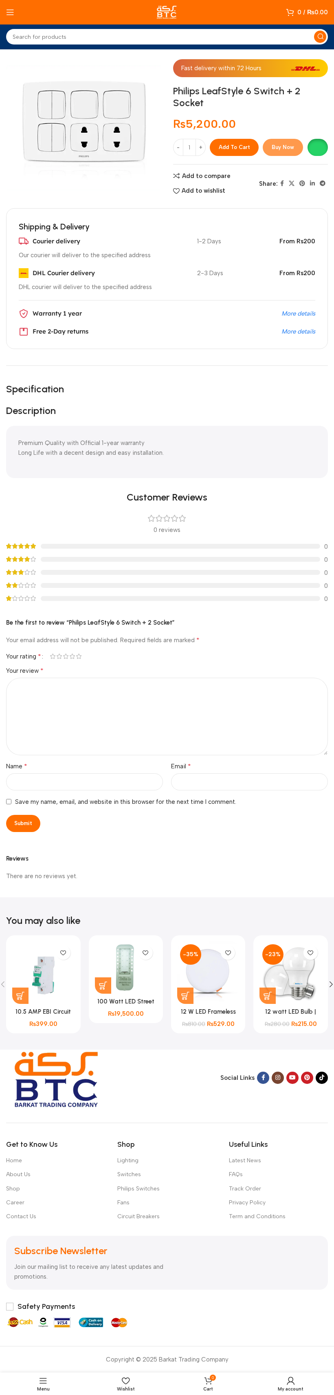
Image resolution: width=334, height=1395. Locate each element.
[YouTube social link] (292, 1078)
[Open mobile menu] (10, 12)
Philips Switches (138, 1188)
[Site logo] (167, 12)
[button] (317, 147)
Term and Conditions (257, 1216)
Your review (25, 670)
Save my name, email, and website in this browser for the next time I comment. (125, 801)
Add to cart (234, 147)
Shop (13, 1188)
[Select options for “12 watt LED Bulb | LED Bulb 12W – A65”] (267, 996)
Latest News (245, 1160)
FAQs (236, 1174)
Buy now (283, 147)
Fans (123, 1202)
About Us (18, 1174)
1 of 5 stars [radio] (52, 656)
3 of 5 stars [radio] (65, 656)
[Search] (320, 37)
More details (298, 313)
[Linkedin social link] (312, 183)
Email (181, 766)
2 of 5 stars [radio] (59, 656)
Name (16, 766)
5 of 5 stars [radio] (78, 656)
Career (15, 1202)
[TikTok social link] (322, 1078)
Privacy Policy (247, 1202)
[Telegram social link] (322, 183)
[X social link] (291, 183)
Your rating (23, 656)
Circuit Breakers (138, 1216)
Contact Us (21, 1216)
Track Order (245, 1188)
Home (14, 1160)
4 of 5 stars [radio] (72, 656)
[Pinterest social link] (302, 183)
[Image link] (57, 1077)
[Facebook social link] (282, 183)
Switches (129, 1174)
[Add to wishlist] (63, 953)
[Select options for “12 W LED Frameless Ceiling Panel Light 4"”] (185, 996)
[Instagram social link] (278, 1078)
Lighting (127, 1160)
